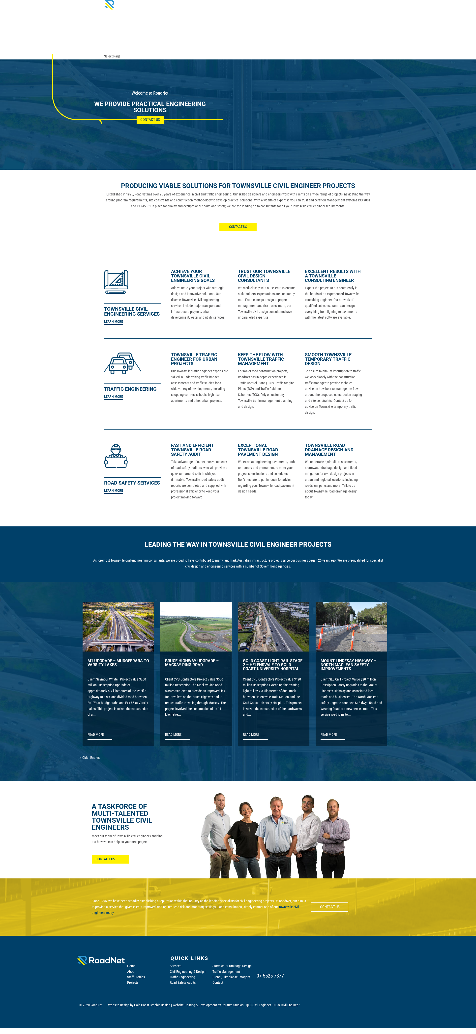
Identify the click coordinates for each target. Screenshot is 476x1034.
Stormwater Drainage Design (232, 966)
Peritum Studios (232, 1005)
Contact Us (150, 119)
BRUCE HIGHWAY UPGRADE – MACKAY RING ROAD (192, 663)
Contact (217, 982)
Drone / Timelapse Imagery (231, 977)
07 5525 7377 (270, 976)
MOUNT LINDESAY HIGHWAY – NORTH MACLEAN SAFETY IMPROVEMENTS (348, 665)
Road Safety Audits (183, 982)
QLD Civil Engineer (258, 1005)
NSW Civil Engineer (286, 1005)
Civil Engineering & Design (188, 972)
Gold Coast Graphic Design (152, 1005)
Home (131, 966)
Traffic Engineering (182, 977)
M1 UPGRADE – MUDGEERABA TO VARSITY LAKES (118, 663)
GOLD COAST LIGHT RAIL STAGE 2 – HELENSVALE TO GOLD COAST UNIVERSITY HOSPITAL (272, 665)
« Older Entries (90, 758)
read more (96, 734)
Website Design (118, 1005)
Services (175, 966)
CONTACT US (238, 227)
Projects (132, 982)
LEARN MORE (113, 322)
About (131, 972)
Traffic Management (226, 972)
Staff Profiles (136, 977)
